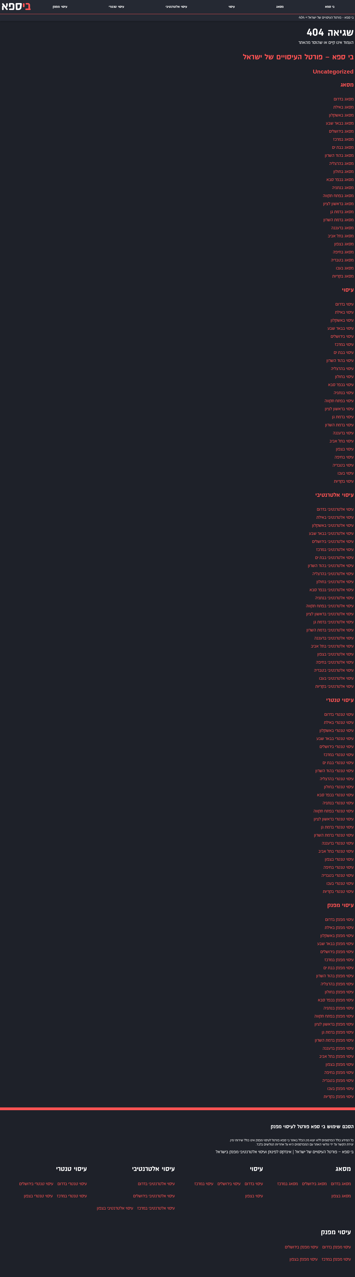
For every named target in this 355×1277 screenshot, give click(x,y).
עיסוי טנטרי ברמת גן (337, 827)
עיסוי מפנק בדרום (339, 919)
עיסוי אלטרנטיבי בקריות (334, 686)
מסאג (280, 7)
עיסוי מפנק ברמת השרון (334, 1040)
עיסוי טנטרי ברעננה (338, 843)
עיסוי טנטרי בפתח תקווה (333, 810)
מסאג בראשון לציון (338, 203)
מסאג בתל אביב (341, 235)
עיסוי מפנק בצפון (340, 1064)
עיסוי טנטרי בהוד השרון (334, 770)
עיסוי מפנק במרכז (339, 959)
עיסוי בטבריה (343, 465)
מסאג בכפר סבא (340, 179)
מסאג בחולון (343, 171)
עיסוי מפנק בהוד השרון (335, 975)
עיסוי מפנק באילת (339, 927)
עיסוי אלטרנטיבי (176, 7)
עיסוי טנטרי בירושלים (337, 746)
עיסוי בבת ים (344, 352)
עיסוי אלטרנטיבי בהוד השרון (331, 565)
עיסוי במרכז (344, 344)
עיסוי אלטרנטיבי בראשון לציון (330, 613)
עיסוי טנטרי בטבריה (337, 875)
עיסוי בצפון (345, 449)
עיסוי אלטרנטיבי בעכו (336, 678)
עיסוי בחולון (344, 376)
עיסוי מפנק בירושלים (337, 951)
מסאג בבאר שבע (340, 123)
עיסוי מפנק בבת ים (338, 967)
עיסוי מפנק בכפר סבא (336, 1000)
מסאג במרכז (343, 139)
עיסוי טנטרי (116, 7)
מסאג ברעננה (342, 227)
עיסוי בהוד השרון (340, 360)
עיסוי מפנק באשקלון (337, 935)
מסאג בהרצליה (341, 163)
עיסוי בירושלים (342, 336)
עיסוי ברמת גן (343, 416)
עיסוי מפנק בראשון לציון (334, 1024)
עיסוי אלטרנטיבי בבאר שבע (331, 533)
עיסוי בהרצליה (342, 368)
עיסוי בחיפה (344, 457)
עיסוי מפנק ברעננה (338, 1048)
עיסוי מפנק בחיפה (339, 1072)
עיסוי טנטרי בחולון (339, 786)
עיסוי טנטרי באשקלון (337, 730)
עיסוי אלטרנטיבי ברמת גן (333, 621)
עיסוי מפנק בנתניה (338, 1008)
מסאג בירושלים (341, 131)
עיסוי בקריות (344, 481)
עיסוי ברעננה (343, 432)
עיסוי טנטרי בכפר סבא (335, 794)
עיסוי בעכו (346, 473)
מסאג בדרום (344, 99)
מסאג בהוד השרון (339, 155)
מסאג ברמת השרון (338, 219)
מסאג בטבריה (342, 260)
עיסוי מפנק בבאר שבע (335, 943)
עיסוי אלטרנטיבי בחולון (335, 581)
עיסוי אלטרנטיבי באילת (335, 517)
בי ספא (329, 7)
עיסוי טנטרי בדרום (339, 714)
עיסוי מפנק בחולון (339, 991)
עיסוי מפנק (60, 7)
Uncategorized (333, 72)
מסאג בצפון (344, 243)
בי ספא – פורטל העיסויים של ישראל (298, 57)
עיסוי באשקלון (342, 320)
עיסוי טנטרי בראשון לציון (334, 819)
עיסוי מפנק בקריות (339, 1096)
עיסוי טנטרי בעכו (340, 883)
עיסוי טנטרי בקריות (338, 891)
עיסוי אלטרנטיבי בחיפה (335, 662)
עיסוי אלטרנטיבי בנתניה (334, 597)
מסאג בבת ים (343, 147)
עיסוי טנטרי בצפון (339, 859)
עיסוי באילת (344, 312)
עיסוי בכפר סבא (341, 384)
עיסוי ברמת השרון (339, 424)
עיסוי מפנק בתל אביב (336, 1056)
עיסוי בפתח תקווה (339, 400)
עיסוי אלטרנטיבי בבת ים (334, 557)
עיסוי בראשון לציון (339, 408)
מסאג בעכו (345, 268)
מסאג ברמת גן (342, 211)
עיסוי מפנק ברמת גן (338, 1032)
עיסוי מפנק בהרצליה (337, 983)
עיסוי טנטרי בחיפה (338, 867)
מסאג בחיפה (343, 252)
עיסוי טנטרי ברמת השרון (334, 835)
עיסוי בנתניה (344, 392)
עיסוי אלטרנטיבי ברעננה (334, 638)
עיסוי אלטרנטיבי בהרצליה (333, 573)
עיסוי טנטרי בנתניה (338, 802)
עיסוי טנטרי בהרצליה (337, 778)
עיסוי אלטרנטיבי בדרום (335, 509)
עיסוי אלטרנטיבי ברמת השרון (330, 630)
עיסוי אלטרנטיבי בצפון (335, 654)
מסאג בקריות (343, 276)
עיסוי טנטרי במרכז (339, 754)
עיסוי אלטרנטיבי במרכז (335, 549)
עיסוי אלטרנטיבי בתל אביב (332, 646)
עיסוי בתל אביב (341, 441)
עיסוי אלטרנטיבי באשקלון (333, 525)
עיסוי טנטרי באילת (339, 722)
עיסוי (232, 7)
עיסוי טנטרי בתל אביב (336, 851)
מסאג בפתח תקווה (338, 195)
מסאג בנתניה (343, 187)
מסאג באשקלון (341, 115)
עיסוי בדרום (344, 304)
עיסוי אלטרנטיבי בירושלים (333, 541)
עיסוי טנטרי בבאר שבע (335, 738)
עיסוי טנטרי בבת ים (338, 762)
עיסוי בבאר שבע (341, 328)
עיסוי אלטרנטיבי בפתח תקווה (330, 605)
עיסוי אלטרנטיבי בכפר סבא (332, 589)
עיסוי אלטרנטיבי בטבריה (334, 670)
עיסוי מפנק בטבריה (338, 1080)
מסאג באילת (343, 107)
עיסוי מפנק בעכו (340, 1088)
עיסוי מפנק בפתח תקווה (334, 1016)
